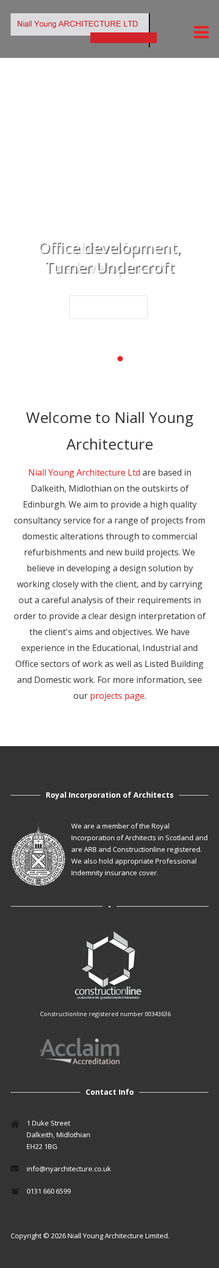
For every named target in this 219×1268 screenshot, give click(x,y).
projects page (117, 695)
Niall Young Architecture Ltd (85, 472)
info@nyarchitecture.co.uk (69, 1168)
